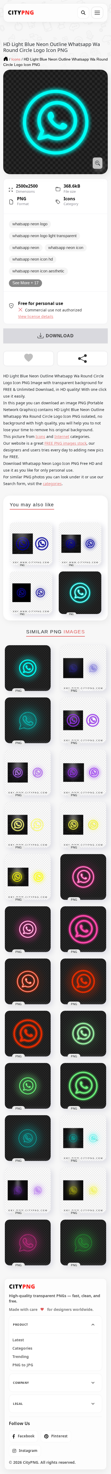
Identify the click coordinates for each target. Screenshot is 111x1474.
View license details (35, 316)
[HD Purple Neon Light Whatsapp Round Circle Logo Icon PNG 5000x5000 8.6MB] (28, 772)
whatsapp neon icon (65, 247)
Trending (20, 1356)
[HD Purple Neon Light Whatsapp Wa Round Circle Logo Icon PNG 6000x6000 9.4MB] (83, 772)
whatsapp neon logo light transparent (44, 236)
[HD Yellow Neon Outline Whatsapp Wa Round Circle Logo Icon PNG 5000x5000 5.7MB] (28, 825)
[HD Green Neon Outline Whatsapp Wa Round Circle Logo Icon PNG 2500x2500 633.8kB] (83, 1086)
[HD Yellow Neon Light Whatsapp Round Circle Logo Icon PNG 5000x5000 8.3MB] (83, 825)
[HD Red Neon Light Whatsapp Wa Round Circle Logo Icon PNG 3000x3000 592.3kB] (83, 981)
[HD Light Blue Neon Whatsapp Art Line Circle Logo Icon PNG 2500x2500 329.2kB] (28, 720)
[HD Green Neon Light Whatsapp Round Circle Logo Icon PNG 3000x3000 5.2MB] (83, 1034)
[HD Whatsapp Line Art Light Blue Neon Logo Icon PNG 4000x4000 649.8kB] (28, 1138)
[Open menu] (97, 13)
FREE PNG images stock (65, 443)
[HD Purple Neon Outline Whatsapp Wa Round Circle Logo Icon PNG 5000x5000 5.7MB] (83, 720)
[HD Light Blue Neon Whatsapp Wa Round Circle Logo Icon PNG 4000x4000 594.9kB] (28, 668)
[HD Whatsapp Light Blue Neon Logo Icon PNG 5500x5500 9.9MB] (83, 1138)
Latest (18, 1340)
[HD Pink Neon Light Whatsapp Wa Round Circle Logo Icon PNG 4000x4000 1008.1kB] (28, 929)
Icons (69, 199)
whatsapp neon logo (29, 224)
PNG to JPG (22, 1365)
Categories (22, 1348)
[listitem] (23, 1436)
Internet (61, 436)
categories (52, 483)
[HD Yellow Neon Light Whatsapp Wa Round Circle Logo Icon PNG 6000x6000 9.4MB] (28, 877)
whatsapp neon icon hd (32, 259)
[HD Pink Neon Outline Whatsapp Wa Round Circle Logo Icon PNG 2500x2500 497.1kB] (83, 929)
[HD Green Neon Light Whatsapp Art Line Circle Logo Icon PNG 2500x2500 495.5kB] (83, 1242)
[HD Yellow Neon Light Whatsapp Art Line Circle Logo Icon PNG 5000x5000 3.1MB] (83, 1190)
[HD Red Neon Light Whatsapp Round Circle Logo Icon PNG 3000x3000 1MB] (28, 981)
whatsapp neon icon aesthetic (38, 271)
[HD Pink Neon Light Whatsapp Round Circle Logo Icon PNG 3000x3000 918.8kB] (83, 877)
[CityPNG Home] (21, 12)
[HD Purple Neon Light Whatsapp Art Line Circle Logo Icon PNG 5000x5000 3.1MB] (28, 1190)
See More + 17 (25, 283)
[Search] (83, 13)
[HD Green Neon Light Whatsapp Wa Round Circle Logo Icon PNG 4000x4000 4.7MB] (28, 1086)
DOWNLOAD (60, 336)
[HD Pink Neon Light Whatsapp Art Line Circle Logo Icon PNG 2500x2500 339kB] (28, 1242)
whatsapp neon (25, 247)
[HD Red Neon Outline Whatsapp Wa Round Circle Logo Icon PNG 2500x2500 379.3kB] (28, 1034)
